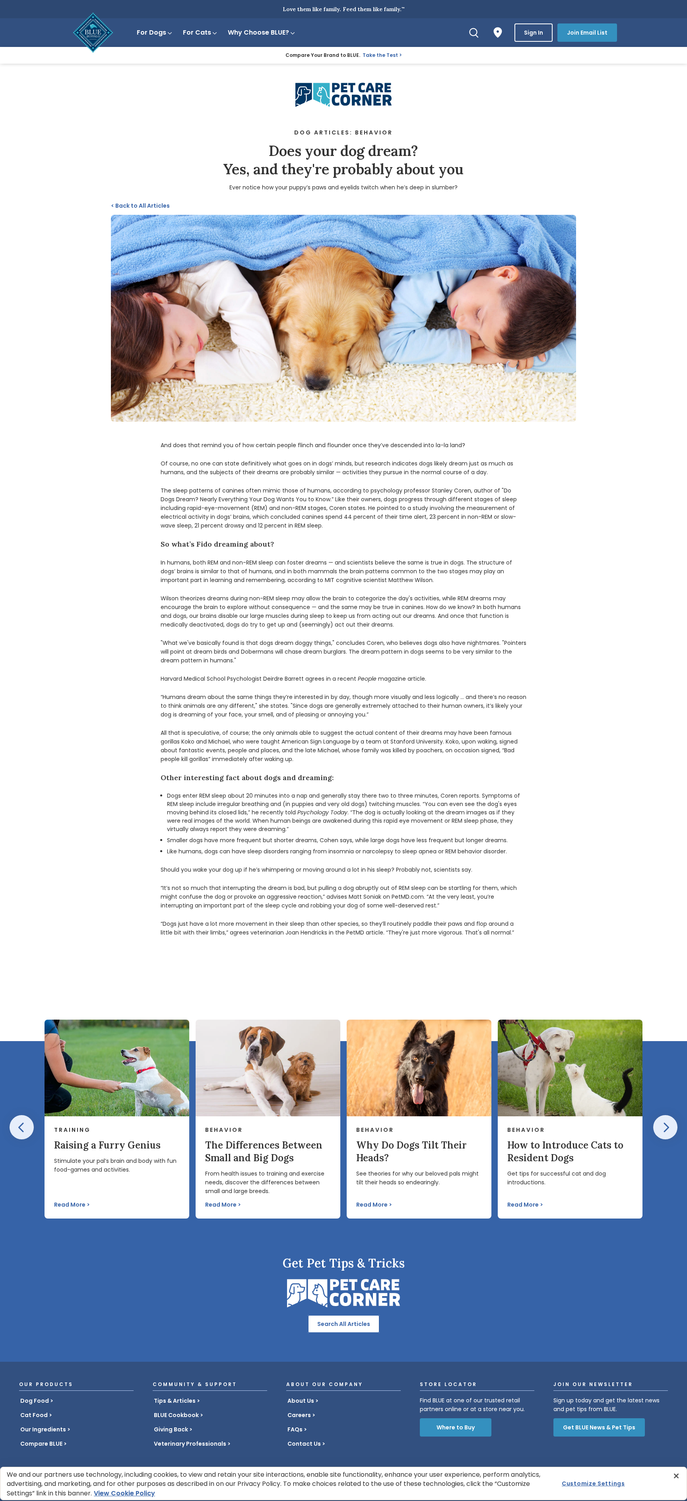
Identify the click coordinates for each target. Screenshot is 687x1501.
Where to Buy (456, 1427)
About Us (300, 1401)
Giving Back (171, 1429)
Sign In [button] (533, 33)
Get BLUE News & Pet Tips (599, 1427)
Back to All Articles (140, 206)
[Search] (474, 32)
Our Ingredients (43, 1429)
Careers (299, 1415)
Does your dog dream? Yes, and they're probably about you (343, 160)
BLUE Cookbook (176, 1415)
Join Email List (587, 33)
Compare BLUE (41, 1444)
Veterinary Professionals (190, 1444)
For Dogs (151, 32)
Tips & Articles (175, 1401)
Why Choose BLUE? (258, 32)
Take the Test (380, 55)
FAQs (295, 1429)
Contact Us (304, 1444)
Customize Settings (593, 1483)
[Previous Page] (22, 1127)
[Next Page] (665, 1127)
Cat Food (34, 1415)
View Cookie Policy (124, 1493)
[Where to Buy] (498, 32)
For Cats (197, 32)
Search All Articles (343, 1324)
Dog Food (34, 1401)
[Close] (676, 1476)
